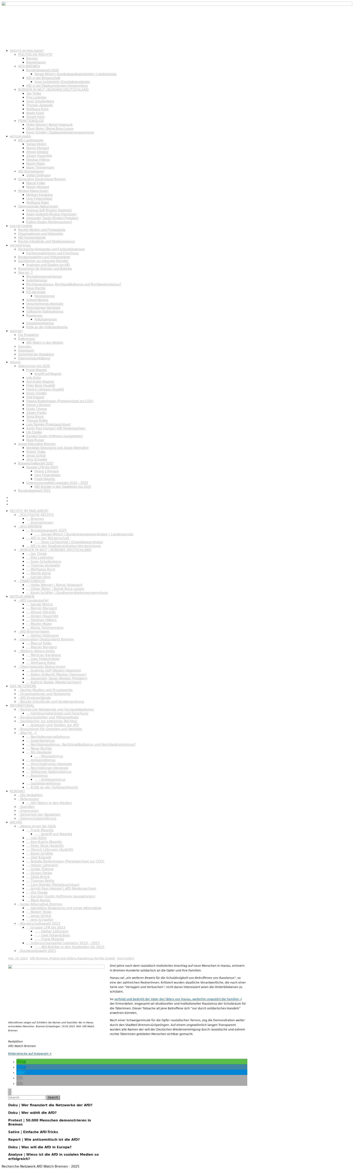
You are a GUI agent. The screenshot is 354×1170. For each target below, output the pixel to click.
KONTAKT (16, 331)
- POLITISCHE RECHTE (36, 515)
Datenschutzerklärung (34, 358)
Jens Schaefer (36, 459)
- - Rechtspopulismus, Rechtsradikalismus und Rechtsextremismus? (81, 744)
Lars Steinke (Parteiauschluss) (48, 424)
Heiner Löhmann (38, 405)
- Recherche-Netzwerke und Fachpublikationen (56, 709)
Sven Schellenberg (40, 101)
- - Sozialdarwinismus (43, 783)
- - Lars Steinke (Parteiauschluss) (52, 885)
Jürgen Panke (36, 413)
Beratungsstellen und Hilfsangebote (44, 257)
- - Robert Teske (38, 912)
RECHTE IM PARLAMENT (27, 50)
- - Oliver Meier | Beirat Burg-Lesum (55, 589)
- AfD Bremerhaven (34, 632)
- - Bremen (35, 519)
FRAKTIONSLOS (31, 121)
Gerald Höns (35, 117)
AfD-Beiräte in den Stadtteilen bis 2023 (62, 486)
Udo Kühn (33, 377)
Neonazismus (44, 296)
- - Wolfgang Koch (40, 569)
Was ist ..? (25, 272)
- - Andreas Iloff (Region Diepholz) (53, 670)
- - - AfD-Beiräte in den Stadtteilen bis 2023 (69, 947)
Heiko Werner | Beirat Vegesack (49, 124)
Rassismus (34, 315)
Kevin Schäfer (36, 393)
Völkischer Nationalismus (44, 311)
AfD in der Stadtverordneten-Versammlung (57, 85)
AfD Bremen (39, 958)
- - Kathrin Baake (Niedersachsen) (53, 682)
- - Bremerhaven (39, 523)
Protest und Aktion (62, 958)
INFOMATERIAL (20, 245)
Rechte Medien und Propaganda (41, 230)
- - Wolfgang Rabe (41, 663)
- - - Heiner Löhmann (51, 931)
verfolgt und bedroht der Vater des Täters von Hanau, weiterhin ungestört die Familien (176, 999)
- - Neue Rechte (39, 748)
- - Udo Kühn (36, 838)
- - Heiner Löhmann (42, 865)
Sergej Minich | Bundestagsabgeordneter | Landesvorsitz (75, 74)
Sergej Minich (36, 144)
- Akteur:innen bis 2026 (37, 826)
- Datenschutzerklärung (37, 818)
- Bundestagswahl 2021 (37, 951)
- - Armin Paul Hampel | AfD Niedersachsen (61, 889)
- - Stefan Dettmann (42, 635)
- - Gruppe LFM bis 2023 (45, 927)
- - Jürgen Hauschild (42, 616)
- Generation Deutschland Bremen (46, 639)
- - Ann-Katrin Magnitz (44, 842)
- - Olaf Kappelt (38, 857)
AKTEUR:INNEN (20, 136)
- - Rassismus (37, 776)
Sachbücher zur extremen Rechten (43, 261)
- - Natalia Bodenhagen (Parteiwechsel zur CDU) (65, 861)
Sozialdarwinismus (40, 323)
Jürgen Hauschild (39, 156)
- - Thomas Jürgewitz (43, 565)
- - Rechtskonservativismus (48, 737)
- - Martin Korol (38, 573)
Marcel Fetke (35, 183)
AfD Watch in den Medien (44, 342)
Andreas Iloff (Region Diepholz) (49, 210)
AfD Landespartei (30, 140)
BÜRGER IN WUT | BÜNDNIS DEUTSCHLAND (53, 89)
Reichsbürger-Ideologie (43, 307)
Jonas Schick (36, 455)
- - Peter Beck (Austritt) (45, 846)
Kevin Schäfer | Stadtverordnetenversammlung (60, 132)
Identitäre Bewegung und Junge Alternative (57, 448)
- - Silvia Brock (38, 877)
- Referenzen (28, 799)
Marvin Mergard (37, 148)
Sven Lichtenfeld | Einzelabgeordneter (62, 82)
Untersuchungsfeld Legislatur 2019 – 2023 (57, 483)
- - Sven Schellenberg (43, 561)
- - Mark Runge (38, 900)
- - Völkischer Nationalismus (48, 772)
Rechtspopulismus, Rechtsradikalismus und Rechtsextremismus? (73, 284)
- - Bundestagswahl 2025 (46, 530)
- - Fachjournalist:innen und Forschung (57, 713)
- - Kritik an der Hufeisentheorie (52, 787)
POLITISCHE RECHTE (35, 54)
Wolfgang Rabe (37, 202)
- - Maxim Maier (39, 624)
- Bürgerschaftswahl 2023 (39, 924)
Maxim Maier (35, 163)
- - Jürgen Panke (39, 873)
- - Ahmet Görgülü (41, 612)
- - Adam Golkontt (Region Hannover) (56, 674)
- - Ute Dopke (37, 892)
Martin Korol (35, 113)
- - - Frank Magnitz (49, 939)
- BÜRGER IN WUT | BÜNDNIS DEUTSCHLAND (54, 550)
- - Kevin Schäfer (39, 853)
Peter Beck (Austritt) (40, 385)
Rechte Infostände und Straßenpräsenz (46, 241)
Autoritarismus (36, 280)
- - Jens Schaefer (39, 920)
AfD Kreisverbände (32, 237)
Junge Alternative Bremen (37, 444)
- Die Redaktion (30, 795)
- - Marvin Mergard (41, 608)
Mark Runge (35, 440)
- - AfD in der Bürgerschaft (47, 538)
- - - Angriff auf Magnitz (53, 834)
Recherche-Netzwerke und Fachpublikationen (51, 249)
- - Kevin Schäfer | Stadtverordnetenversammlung (67, 593)
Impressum (26, 350)
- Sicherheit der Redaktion (39, 815)
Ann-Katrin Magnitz (40, 381)
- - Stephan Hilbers (41, 620)
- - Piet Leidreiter (40, 558)
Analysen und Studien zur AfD (48, 265)
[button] (21, 1061)
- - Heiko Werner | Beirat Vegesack (54, 585)
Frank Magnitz (36, 370)
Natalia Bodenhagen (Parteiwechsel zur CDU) (59, 401)
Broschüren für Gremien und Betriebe (45, 268)
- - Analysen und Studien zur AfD (52, 725)
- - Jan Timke (36, 554)
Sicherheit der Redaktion (36, 354)
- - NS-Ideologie (38, 752)
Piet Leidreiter (36, 97)
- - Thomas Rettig (40, 881)
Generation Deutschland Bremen (42, 179)
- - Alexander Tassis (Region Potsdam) (56, 678)
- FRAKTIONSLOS (31, 581)
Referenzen (26, 339)
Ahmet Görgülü (37, 152)
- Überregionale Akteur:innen (42, 667)
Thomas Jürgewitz (39, 105)
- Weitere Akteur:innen (36, 651)
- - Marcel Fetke (38, 643)
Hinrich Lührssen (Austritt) (45, 389)
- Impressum (28, 811)
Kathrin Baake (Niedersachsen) (49, 222)
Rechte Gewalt (104, 958)
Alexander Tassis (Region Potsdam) (52, 218)
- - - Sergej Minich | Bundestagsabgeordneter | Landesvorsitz (83, 534)
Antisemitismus (37, 300)
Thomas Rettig (37, 420)
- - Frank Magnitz (39, 830)
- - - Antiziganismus (50, 780)
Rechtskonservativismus (44, 276)
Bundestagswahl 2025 (42, 70)
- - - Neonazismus (48, 756)
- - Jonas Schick (38, 916)
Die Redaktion (28, 335)
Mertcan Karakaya (39, 195)
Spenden (24, 346)
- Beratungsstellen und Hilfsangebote (48, 717)
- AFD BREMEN (30, 526)
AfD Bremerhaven (31, 171)
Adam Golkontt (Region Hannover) (51, 214)
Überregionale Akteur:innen (38, 206)
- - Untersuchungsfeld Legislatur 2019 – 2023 (63, 943)
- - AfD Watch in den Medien (49, 803)
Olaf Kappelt (35, 397)
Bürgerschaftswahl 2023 (35, 463)
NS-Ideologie (35, 292)
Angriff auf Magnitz (47, 374)
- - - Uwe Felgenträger (52, 935)
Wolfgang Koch (37, 109)
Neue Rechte (35, 288)
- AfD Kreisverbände (34, 698)
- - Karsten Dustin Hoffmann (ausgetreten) (60, 896)
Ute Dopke (34, 432)
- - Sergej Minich (39, 604)
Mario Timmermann (40, 167)
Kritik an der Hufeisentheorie (47, 327)
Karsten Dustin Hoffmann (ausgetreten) (54, 436)
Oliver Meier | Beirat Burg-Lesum (50, 128)
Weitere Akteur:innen (33, 191)
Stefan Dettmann (38, 175)
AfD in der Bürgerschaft (43, 78)
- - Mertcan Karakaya (43, 655)
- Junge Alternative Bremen (40, 904)
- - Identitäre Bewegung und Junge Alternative (63, 908)
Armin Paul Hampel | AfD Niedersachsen (55, 428)
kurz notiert (125, 958)
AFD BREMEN (29, 66)
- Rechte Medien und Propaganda (45, 690)
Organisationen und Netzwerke (40, 233)
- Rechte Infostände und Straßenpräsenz (51, 702)
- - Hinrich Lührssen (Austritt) (49, 850)
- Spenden (26, 807)
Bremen (32, 58)
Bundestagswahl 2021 (34, 490)
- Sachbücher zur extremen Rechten (47, 721)
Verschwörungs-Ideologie (44, 304)
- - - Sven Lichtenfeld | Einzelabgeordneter (68, 542)
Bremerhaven (36, 62)
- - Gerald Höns (38, 577)
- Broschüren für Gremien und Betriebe (50, 729)
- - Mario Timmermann (44, 628)
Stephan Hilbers (38, 159)
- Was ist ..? (27, 733)
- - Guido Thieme (39, 869)
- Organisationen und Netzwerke (44, 694)
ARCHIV (15, 362)
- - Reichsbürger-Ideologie (47, 768)
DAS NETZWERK (21, 226)
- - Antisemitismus (41, 760)
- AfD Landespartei (33, 600)
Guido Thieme (36, 409)
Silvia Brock (35, 416)
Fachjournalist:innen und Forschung (52, 253)
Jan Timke (33, 93)
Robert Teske (35, 451)
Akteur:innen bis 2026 (34, 366)
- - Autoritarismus (40, 741)
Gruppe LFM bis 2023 (42, 467)
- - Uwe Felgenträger (43, 659)
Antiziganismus (45, 319)
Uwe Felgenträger (39, 198)
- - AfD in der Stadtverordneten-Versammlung (63, 546)
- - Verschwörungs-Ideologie (49, 764)
